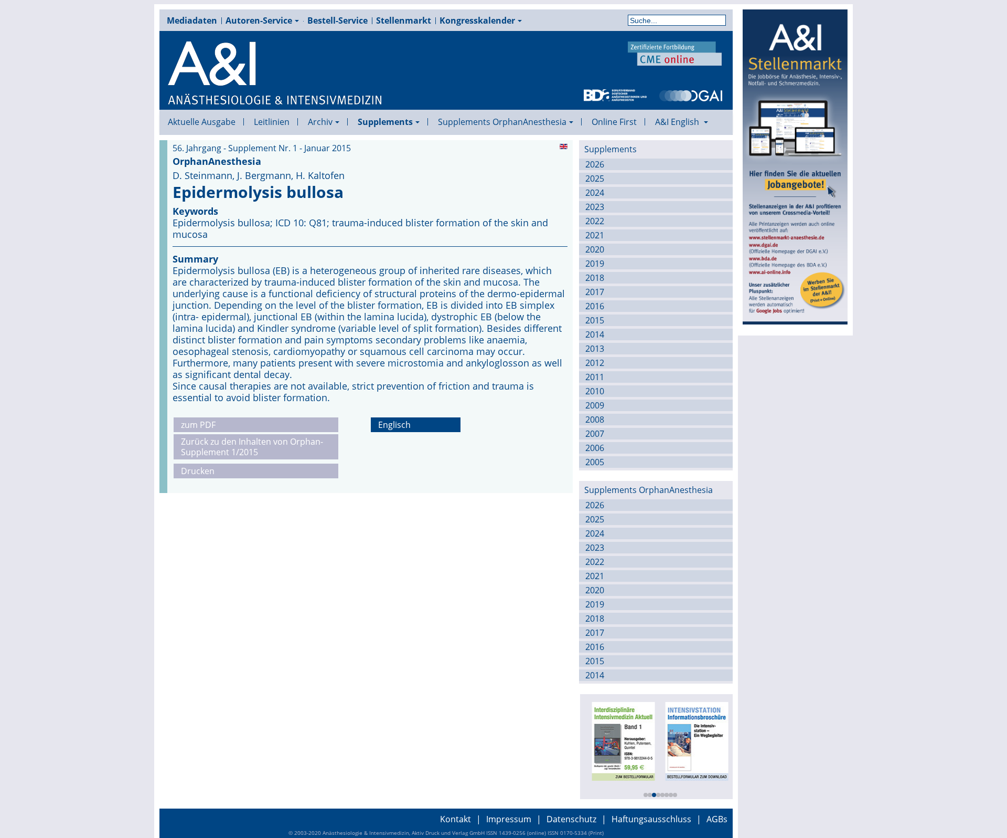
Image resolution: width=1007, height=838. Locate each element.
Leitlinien (272, 122)
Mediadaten (192, 20)
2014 (594, 334)
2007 (594, 433)
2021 (594, 235)
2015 (594, 320)
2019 (594, 263)
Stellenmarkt (403, 20)
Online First (614, 122)
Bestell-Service (337, 20)
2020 (594, 249)
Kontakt (455, 819)
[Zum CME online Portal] (675, 52)
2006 (594, 448)
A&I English (678, 122)
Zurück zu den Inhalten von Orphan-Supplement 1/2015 (252, 446)
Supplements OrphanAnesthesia (502, 122)
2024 (594, 192)
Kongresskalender (477, 20)
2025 (594, 178)
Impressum (508, 819)
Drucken (198, 471)
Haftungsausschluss (651, 819)
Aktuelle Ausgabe (201, 122)
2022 (594, 221)
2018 (594, 277)
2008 (594, 419)
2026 (594, 164)
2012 (594, 363)
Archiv (320, 122)
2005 (594, 462)
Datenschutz (571, 819)
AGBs (716, 819)
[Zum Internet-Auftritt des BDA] (615, 94)
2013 (594, 348)
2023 (594, 207)
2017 (594, 292)
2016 (594, 306)
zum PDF (198, 425)
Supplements (385, 122)
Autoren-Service (259, 20)
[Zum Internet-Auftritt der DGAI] (690, 94)
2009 (594, 405)
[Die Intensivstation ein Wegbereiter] (694, 740)
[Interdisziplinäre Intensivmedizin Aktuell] (621, 740)
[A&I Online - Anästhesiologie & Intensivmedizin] (275, 73)
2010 (594, 391)
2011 (594, 377)
